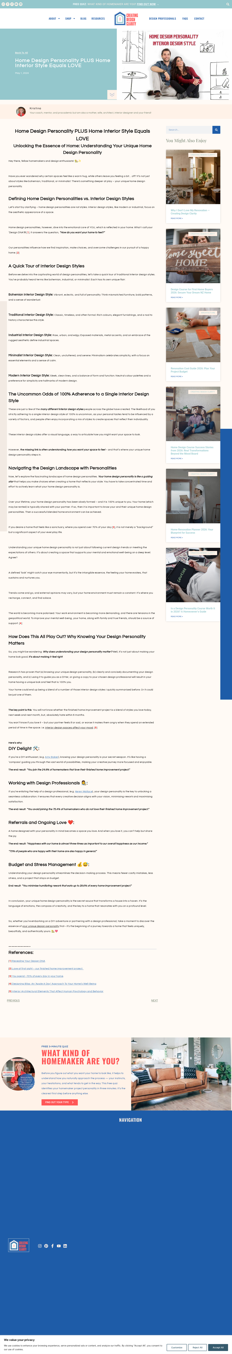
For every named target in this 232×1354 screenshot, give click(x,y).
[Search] (216, 130)
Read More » (177, 218)
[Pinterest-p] (7, 4)
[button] (227, 4)
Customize (176, 1347)
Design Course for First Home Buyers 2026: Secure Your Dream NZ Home (192, 291)
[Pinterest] (46, 1246)
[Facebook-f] (12, 4)
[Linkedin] (20, 4)
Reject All (197, 1347)
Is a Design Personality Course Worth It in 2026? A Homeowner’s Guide (193, 610)
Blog (83, 18)
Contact (199, 18)
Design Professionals (162, 18)
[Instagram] (3, 4)
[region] (116, 1344)
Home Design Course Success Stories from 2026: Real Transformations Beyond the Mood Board (192, 450)
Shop (68, 18)
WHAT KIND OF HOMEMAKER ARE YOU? (81, 1057)
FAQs (185, 18)
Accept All (218, 1347)
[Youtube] (16, 4)
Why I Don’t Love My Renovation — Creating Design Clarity (190, 212)
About (52, 18)
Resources (98, 18)
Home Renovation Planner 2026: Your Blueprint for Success (192, 531)
